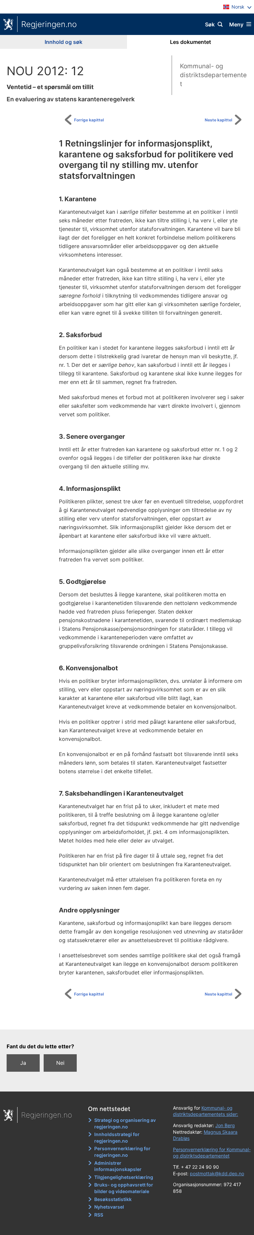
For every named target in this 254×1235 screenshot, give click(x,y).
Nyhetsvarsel (109, 1207)
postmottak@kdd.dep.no (217, 1173)
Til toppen (130, 1019)
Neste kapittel (218, 119)
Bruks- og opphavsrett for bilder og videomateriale (123, 1188)
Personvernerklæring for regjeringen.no (122, 1152)
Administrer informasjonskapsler (118, 1166)
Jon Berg (225, 1125)
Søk (210, 24)
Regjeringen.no (49, 24)
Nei (60, 1063)
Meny (236, 24)
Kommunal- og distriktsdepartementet (213, 74)
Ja (23, 1063)
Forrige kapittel (89, 119)
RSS (98, 1215)
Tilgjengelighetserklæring (123, 1177)
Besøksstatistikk (113, 1199)
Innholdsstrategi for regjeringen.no (117, 1137)
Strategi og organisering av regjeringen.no (125, 1123)
